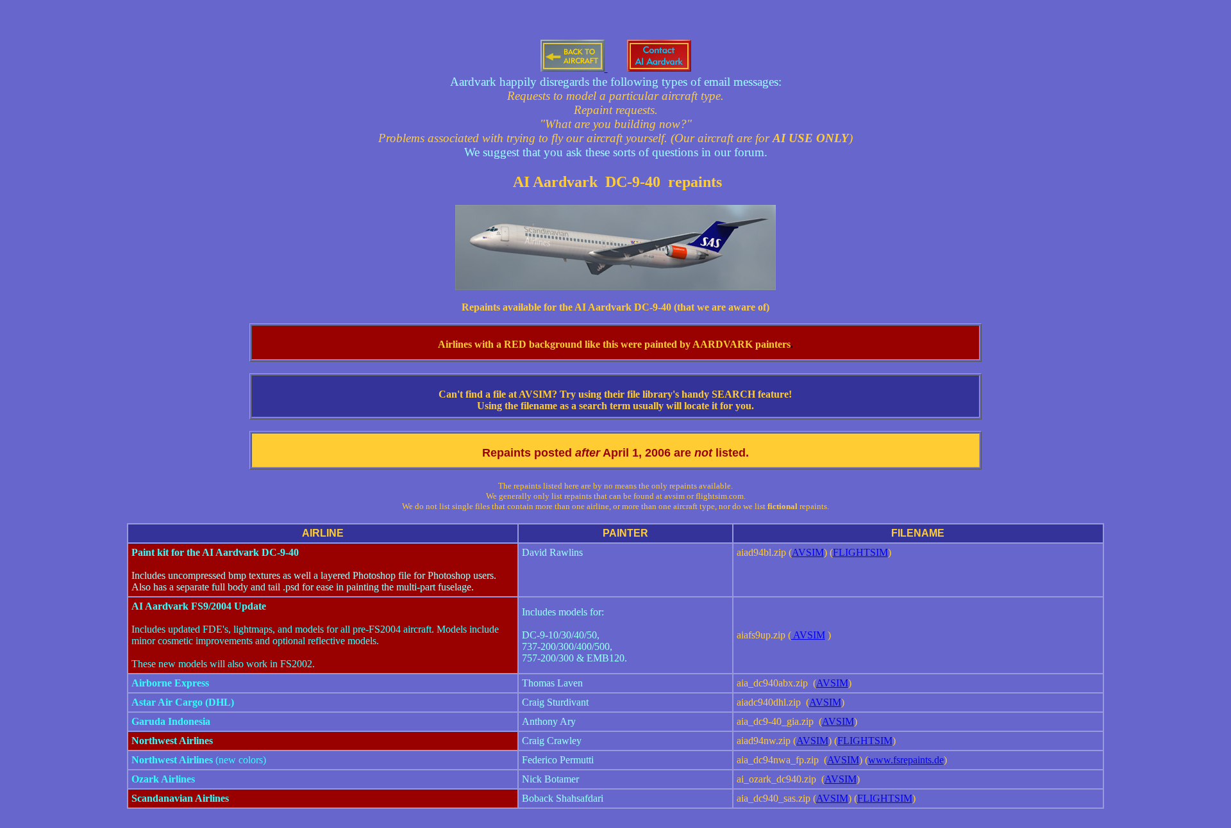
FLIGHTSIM (860, 552)
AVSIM (808, 552)
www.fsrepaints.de (906, 759)
